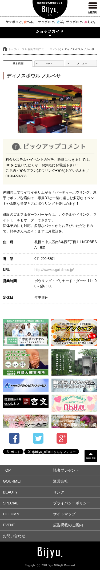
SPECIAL (10, 503)
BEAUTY (10, 492)
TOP (7, 470)
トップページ (16, 49)
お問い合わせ (14, 536)
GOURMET (12, 481)
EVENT (9, 525)
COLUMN (11, 514)
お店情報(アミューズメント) (44, 49)
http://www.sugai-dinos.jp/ (54, 270)
